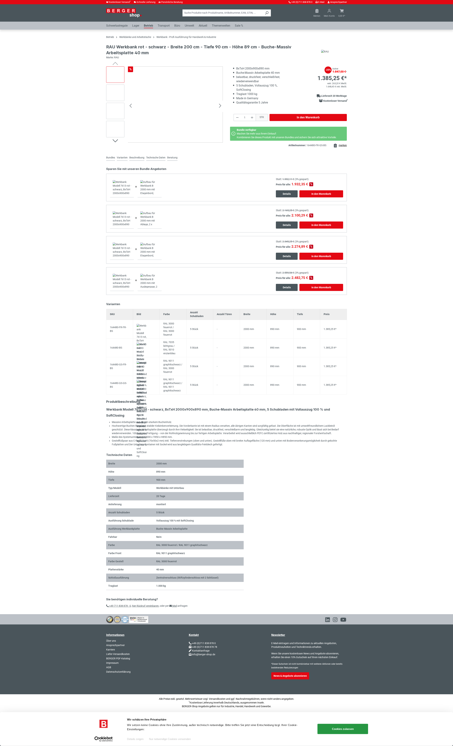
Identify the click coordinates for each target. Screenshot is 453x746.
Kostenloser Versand (120, 2)
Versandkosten (217, 698)
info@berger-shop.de (203, 654)
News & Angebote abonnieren (290, 675)
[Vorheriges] (130, 106)
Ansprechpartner (338, 2)
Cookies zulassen (343, 728)
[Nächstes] (220, 106)
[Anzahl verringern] (237, 117)
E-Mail (321, 2)
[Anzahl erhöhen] (252, 117)
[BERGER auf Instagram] (335, 620)
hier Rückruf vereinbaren (145, 605)
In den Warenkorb (308, 117)
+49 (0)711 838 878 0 (301, 2)
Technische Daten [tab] (155, 157)
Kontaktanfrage (201, 650)
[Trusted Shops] (109, 619)
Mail (174, 605)
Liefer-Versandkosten (118, 654)
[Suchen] (267, 12)
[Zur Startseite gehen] (124, 12)
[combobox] (222, 12)
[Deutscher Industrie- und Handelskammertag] (124, 619)
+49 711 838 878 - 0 (120, 605)
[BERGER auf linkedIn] (327, 620)
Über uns (111, 640)
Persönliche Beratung (172, 2)
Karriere (110, 649)
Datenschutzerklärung (118, 671)
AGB (108, 667)
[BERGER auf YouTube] (343, 620)
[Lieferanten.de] (117, 619)
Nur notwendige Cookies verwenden (170, 739)
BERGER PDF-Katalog (118, 658)
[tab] (122, 158)
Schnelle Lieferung (146, 2)
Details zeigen (135, 739)
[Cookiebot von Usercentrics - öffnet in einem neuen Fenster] (103, 739)
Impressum (112, 662)
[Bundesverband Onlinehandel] (138, 619)
